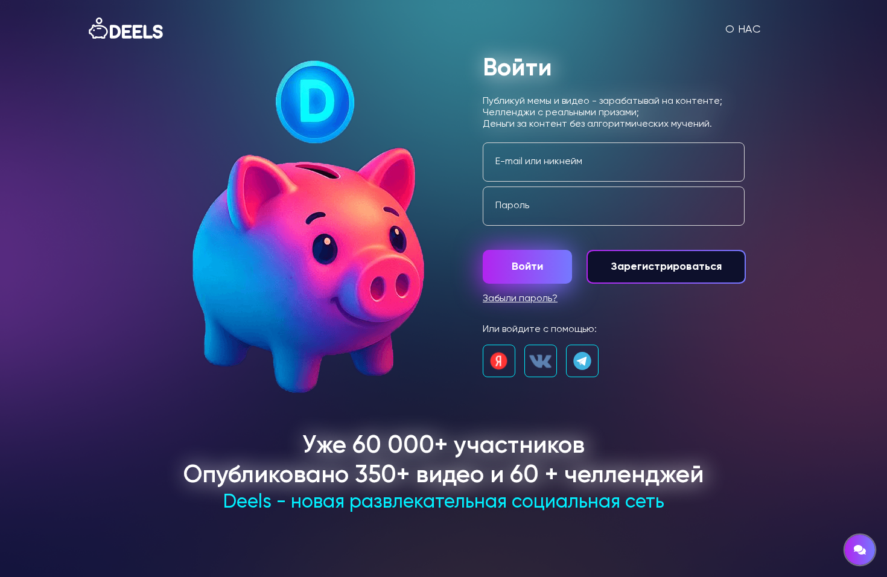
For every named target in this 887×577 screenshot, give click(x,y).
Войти (527, 266)
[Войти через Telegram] (582, 361)
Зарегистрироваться (666, 266)
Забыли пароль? (520, 299)
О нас (743, 29)
